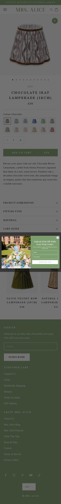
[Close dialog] (57, 237)
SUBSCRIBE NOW (45, 262)
